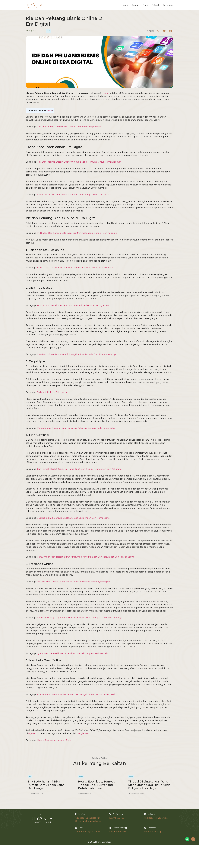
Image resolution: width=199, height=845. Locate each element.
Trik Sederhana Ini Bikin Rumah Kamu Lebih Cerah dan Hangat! (46, 785)
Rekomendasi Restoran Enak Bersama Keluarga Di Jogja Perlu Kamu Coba (76, 428)
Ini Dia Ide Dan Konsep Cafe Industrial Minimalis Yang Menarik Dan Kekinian (77, 233)
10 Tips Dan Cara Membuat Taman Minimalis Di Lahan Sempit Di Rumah (75, 267)
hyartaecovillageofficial (156, 818)
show (49, 110)
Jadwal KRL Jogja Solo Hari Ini (52, 392)
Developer (167, 5)
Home (124, 5)
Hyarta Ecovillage (153, 831)
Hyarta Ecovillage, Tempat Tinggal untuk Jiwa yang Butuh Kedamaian (96, 785)
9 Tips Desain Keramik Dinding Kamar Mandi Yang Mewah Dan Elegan (74, 194)
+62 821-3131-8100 (118, 831)
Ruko (145, 5)
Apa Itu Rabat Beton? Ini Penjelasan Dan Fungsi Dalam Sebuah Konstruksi (76, 694)
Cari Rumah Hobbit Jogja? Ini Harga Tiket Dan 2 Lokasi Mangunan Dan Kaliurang (79, 469)
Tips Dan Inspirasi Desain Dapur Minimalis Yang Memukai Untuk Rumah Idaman (79, 162)
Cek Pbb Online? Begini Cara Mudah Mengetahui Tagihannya (69, 126)
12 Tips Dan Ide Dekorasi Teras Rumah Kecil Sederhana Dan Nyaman (73, 305)
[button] (158, 31)
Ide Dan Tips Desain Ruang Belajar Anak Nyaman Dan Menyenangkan (74, 581)
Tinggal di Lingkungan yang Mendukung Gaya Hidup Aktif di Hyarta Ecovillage (149, 785)
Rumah (135, 5)
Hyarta (105, 93)
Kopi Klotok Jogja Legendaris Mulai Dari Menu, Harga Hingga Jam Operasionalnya (80, 617)
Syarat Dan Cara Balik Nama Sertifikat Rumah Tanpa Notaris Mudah (72, 653)
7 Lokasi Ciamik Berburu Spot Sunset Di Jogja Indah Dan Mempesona (73, 518)
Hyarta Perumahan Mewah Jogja (54, 740)
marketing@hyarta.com (87, 831)
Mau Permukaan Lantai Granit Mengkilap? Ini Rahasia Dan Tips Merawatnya (77, 354)
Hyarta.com (34, 733)
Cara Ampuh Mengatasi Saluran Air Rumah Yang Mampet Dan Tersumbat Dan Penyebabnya (85, 557)
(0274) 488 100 (116, 818)
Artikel (155, 5)
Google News (84, 733)
